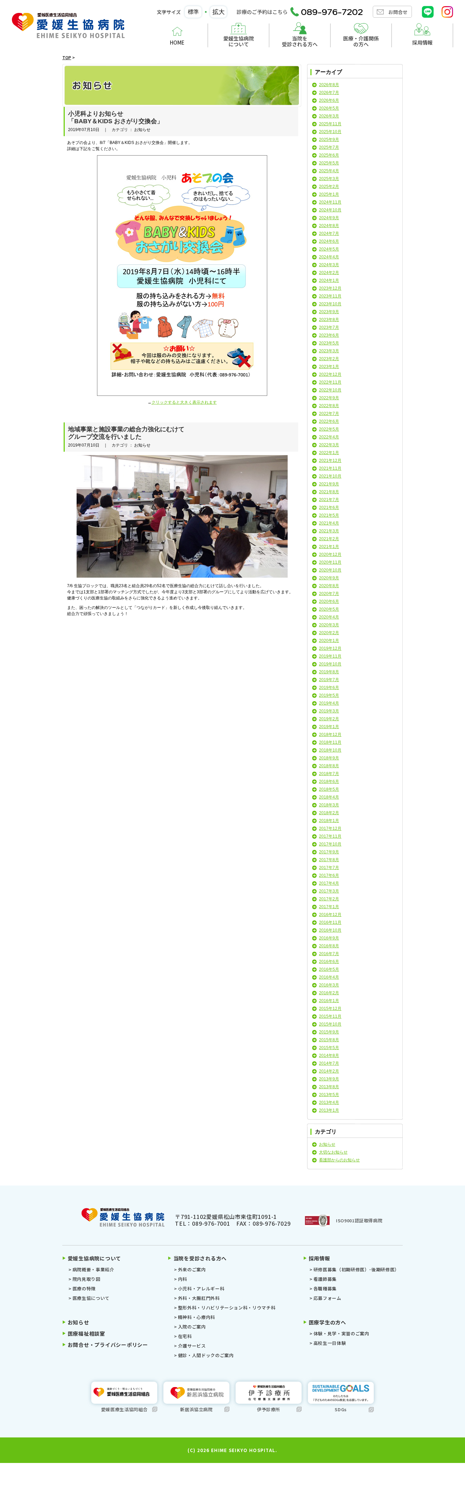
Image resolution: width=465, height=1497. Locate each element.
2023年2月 (329, 358)
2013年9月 (329, 1079)
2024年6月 (329, 241)
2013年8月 (329, 1086)
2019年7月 (329, 679)
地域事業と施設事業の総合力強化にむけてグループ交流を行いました (126, 433)
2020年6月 (329, 601)
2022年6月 (329, 421)
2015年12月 (330, 1008)
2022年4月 (329, 437)
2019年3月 (329, 711)
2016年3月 (329, 985)
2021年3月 (329, 531)
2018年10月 (330, 750)
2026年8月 (329, 84)
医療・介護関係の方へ (361, 41)
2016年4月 (329, 977)
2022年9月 (329, 398)
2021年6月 (329, 507)
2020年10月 (330, 570)
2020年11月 (330, 562)
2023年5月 (329, 343)
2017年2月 (329, 899)
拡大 (218, 12)
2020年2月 (329, 632)
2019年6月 (329, 687)
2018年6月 (329, 781)
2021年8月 (329, 491)
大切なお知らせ (333, 1152)
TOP (66, 57)
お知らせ (327, 1144)
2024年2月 (329, 272)
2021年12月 (330, 460)
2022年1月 (329, 452)
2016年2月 (329, 993)
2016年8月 (329, 946)
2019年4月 (329, 703)
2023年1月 (329, 366)
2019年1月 (329, 726)
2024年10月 (330, 210)
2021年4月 (329, 523)
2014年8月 (329, 1055)
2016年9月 (329, 938)
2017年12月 (330, 828)
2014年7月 (329, 1063)
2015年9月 (329, 1032)
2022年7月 (329, 413)
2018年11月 (330, 742)
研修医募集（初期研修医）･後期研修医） (356, 1269)
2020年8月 (329, 585)
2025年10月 (330, 131)
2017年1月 (329, 906)
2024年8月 (329, 225)
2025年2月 (329, 186)
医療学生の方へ (327, 1322)
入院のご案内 (192, 1326)
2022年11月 (330, 382)
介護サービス (192, 1345)
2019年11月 (330, 656)
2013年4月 (329, 1102)
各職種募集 (325, 1288)
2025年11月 (330, 124)
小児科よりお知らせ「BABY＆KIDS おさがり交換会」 (115, 117)
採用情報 (422, 42)
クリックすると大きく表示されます (184, 402)
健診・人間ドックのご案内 (206, 1355)
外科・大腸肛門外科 (199, 1298)
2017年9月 (329, 852)
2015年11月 (330, 1016)
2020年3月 (329, 625)
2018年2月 (329, 812)
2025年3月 (329, 178)
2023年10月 (330, 304)
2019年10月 (330, 664)
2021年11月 (330, 468)
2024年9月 (329, 217)
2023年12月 (330, 288)
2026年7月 (329, 92)
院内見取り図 (86, 1279)
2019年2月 (329, 719)
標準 (193, 12)
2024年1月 (329, 280)
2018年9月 (329, 758)
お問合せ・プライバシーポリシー (108, 1344)
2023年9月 (329, 311)
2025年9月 (329, 139)
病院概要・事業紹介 (93, 1269)
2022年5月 (329, 429)
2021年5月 (329, 515)
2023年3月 (329, 351)
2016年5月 (329, 969)
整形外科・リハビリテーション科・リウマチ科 (226, 1307)
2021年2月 (329, 538)
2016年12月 (330, 914)
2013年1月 (329, 1110)
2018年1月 (329, 820)
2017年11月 (330, 836)
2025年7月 (329, 147)
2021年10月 (330, 476)
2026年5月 (329, 108)
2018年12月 (330, 734)
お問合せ (397, 12)
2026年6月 (329, 100)
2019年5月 (329, 695)
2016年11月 (330, 922)
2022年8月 (329, 405)
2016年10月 (330, 930)
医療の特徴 (84, 1288)
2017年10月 (330, 844)
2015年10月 (330, 1024)
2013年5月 (329, 1094)
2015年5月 (329, 1047)
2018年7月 (329, 773)
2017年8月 (329, 859)
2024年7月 (329, 233)
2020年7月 (329, 593)
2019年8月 (329, 672)
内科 (182, 1279)
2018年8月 (329, 765)
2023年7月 (329, 327)
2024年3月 (329, 264)
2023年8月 (329, 319)
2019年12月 (330, 648)
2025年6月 (329, 155)
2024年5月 (329, 249)
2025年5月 (329, 163)
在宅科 (185, 1336)
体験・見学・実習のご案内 (341, 1333)
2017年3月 (329, 891)
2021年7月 (329, 499)
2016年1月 (329, 1000)
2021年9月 (329, 484)
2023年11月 (330, 296)
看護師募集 (325, 1279)
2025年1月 (329, 194)
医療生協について (91, 1298)
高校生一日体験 (330, 1343)
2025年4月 (329, 170)
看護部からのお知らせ (339, 1160)
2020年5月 (329, 609)
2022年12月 (330, 374)
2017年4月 (329, 883)
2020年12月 (330, 554)
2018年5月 (329, 789)
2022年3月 (329, 444)
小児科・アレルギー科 (201, 1288)
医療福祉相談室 (86, 1333)
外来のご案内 (192, 1269)
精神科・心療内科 (196, 1317)
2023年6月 (329, 335)
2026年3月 (329, 116)
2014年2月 (329, 1071)
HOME (177, 42)
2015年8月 (329, 1039)
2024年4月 (329, 257)
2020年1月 (329, 640)
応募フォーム (327, 1298)
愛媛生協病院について (238, 41)
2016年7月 (329, 953)
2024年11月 (330, 202)
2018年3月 (329, 805)
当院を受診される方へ (300, 41)
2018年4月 (329, 797)
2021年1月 (329, 546)
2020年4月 (329, 617)
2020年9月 (329, 578)
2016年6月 (329, 961)
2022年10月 (330, 390)
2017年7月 (329, 867)
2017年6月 (329, 875)
